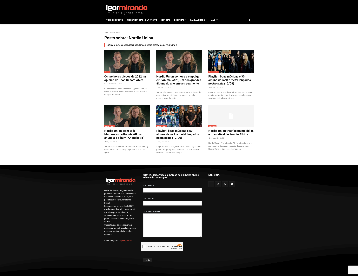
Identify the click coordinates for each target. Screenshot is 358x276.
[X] (225, 184)
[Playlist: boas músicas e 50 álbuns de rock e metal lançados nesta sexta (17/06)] (179, 116)
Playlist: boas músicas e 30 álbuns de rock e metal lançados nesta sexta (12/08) (229, 80)
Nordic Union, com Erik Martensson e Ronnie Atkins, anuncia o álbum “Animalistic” (124, 134)
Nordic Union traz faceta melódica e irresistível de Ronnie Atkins (231, 132)
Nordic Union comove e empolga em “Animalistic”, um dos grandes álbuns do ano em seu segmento (178, 80)
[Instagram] (218, 184)
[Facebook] (211, 184)
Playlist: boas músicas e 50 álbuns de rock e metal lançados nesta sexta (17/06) (177, 134)
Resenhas (212, 126)
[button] (250, 20)
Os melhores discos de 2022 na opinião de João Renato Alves (125, 78)
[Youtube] (232, 184)
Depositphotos (125, 240)
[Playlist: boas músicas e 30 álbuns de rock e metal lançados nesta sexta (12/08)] (231, 61)
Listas (107, 72)
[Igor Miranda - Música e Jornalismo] (126, 9)
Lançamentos (161, 72)
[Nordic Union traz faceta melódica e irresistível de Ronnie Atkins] (231, 116)
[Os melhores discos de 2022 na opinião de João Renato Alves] (127, 61)
